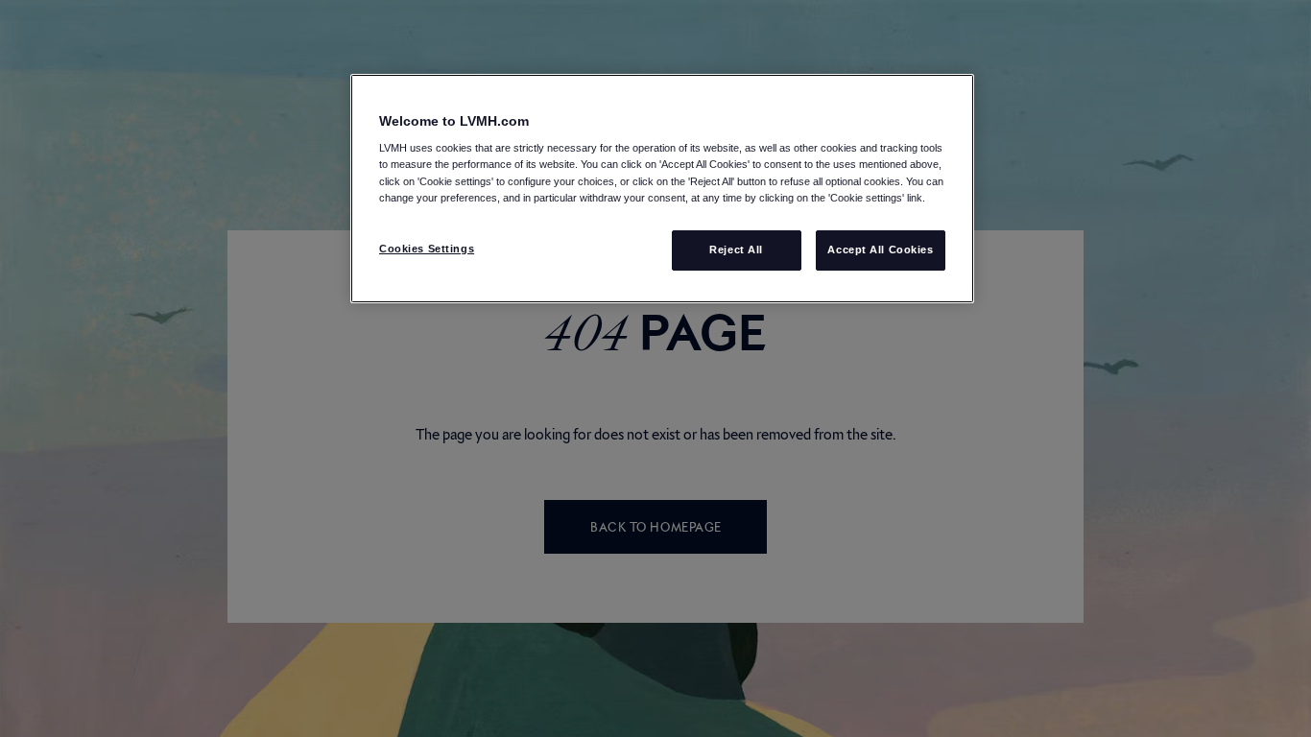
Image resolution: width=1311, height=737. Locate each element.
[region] (662, 188)
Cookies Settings (426, 248)
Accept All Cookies (880, 249)
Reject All (736, 249)
